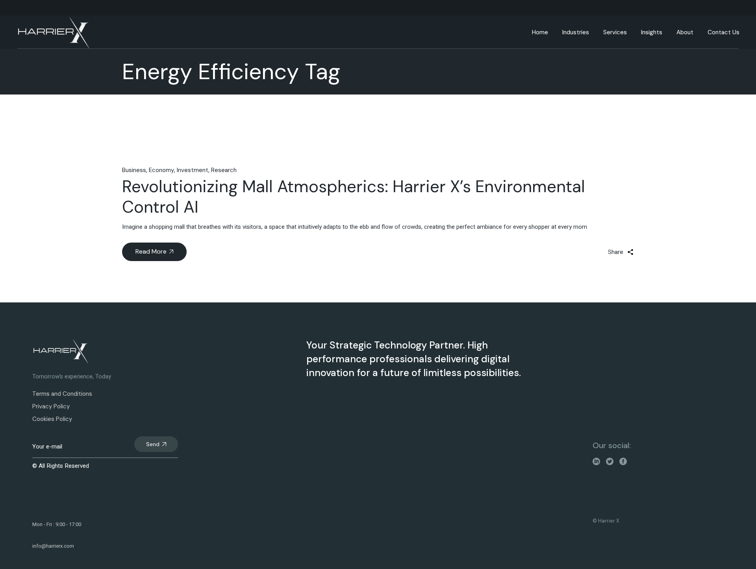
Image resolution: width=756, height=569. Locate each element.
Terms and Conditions (62, 394)
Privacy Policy (51, 406)
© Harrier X (606, 520)
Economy (161, 170)
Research (224, 170)
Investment (192, 170)
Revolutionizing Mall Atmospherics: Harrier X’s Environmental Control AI (353, 197)
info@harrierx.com (53, 546)
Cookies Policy (52, 419)
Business (134, 170)
